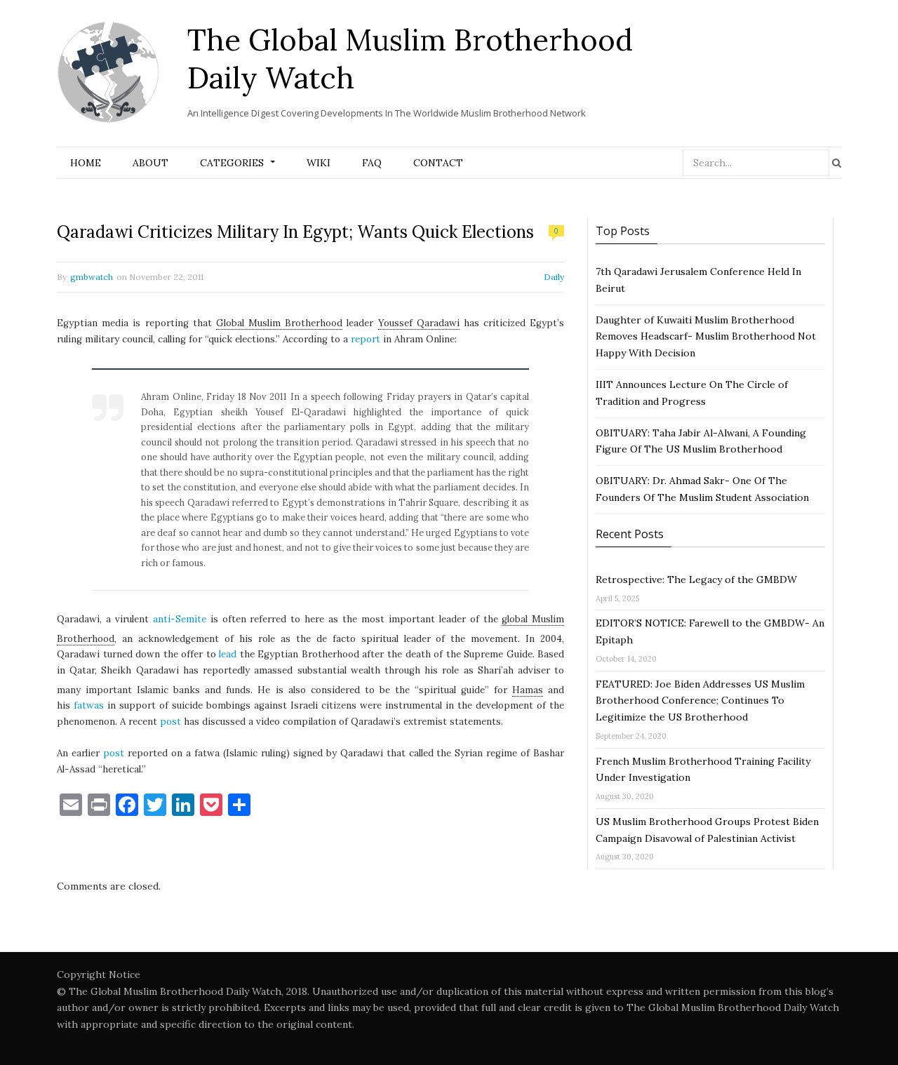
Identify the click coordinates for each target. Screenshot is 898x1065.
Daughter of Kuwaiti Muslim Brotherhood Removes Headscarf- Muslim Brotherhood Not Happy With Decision (706, 337)
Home (85, 162)
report (365, 339)
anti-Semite (179, 619)
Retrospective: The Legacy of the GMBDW (696, 579)
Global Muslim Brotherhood (279, 323)
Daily (554, 277)
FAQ (372, 162)
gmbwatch (91, 277)
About (150, 162)
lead (227, 654)
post (170, 722)
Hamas (527, 690)
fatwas (89, 705)
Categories (232, 162)
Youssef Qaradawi (419, 323)
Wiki (318, 162)
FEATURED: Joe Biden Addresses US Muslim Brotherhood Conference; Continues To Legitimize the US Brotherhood (700, 701)
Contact (438, 162)
